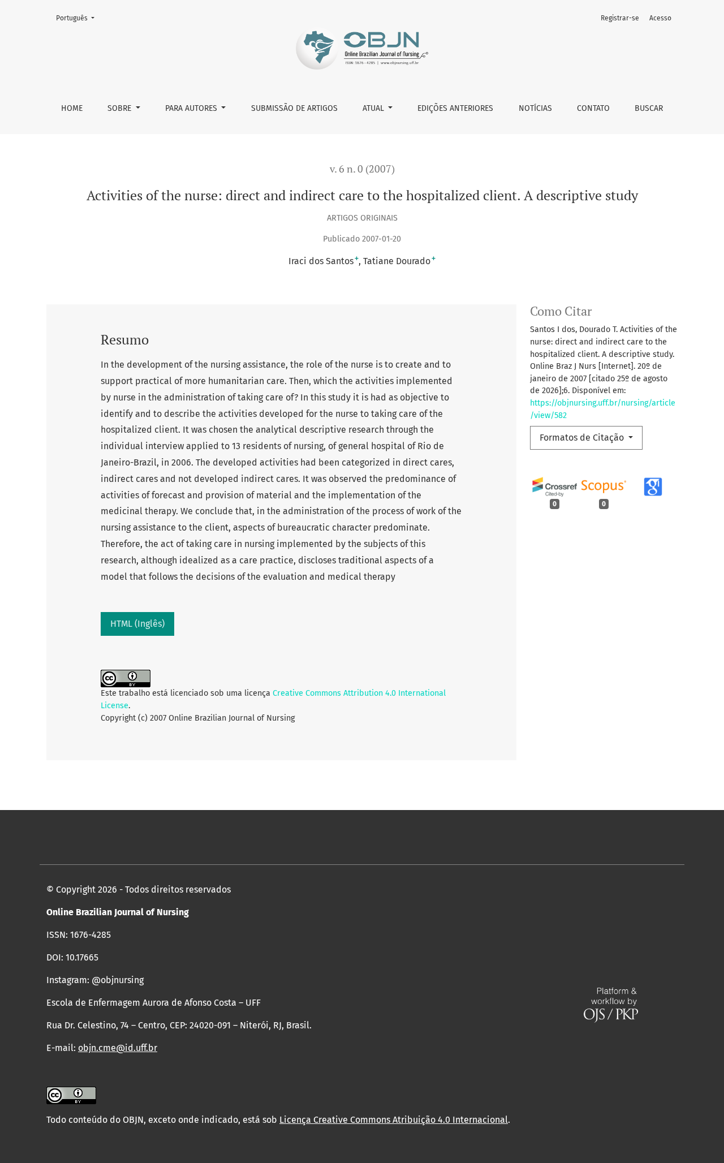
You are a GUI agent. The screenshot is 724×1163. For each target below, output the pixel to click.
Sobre (120, 108)
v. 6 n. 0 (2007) (362, 168)
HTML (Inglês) (137, 623)
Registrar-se (620, 18)
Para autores (192, 108)
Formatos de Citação (583, 437)
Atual (374, 108)
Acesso (660, 18)
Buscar (649, 108)
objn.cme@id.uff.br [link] (117, 1048)
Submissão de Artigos (294, 108)
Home (72, 108)
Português (78, 18)
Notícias (535, 108)
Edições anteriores (455, 108)
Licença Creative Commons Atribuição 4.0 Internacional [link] (393, 1119)
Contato (593, 108)
